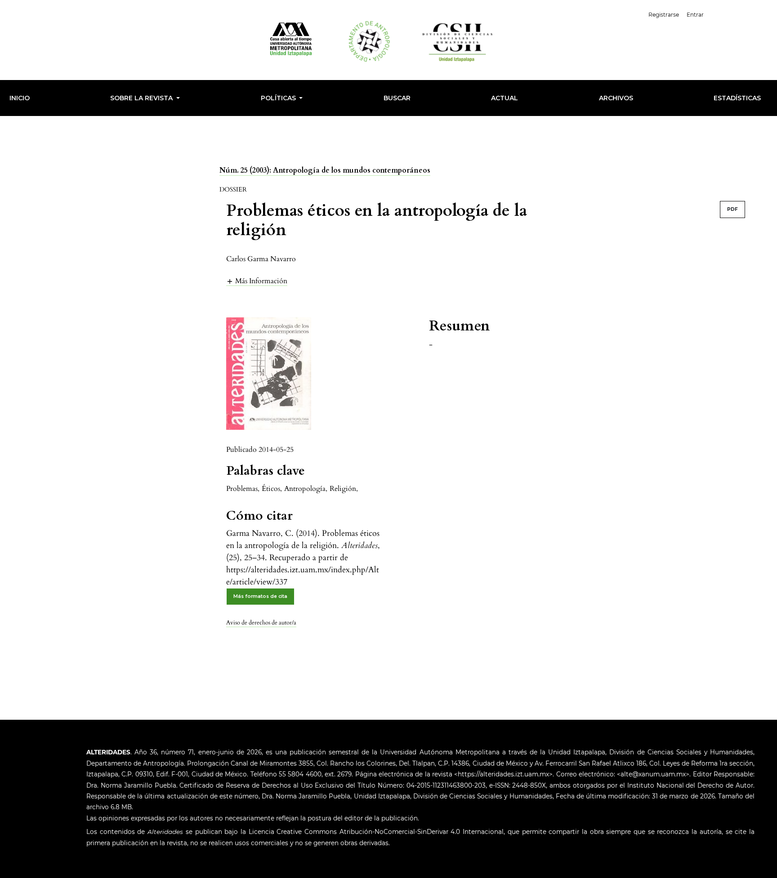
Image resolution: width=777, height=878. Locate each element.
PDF (732, 209)
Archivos (616, 98)
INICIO (19, 98)
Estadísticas (737, 98)
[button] (256, 281)
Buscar (397, 98)
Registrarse (663, 14)
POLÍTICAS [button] (279, 98)
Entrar (695, 14)
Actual (504, 98)
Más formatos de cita (260, 596)
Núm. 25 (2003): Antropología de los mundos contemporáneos (324, 170)
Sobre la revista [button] (142, 98)
